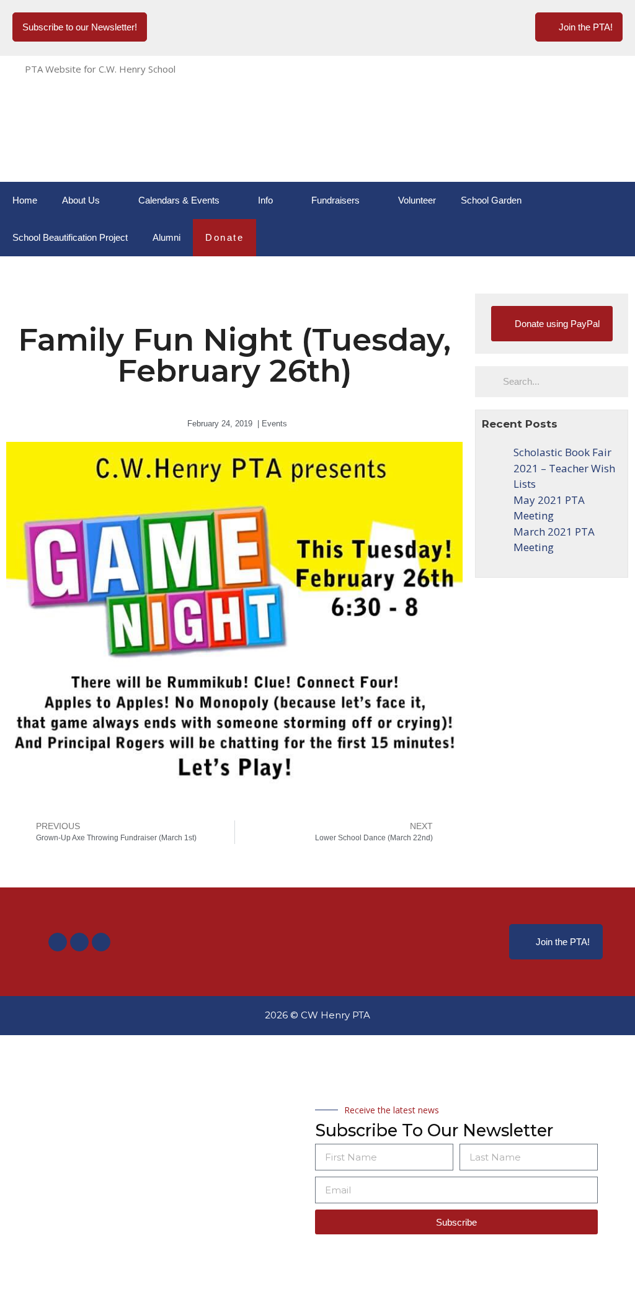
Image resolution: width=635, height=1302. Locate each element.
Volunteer (417, 200)
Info (265, 200)
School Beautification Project (70, 237)
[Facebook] (57, 942)
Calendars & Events (179, 200)
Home (24, 200)
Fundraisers (335, 200)
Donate (224, 237)
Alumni (166, 237)
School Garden (491, 200)
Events (274, 423)
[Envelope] (101, 942)
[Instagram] (79, 942)
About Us (81, 200)
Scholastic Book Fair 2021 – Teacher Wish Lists (564, 468)
